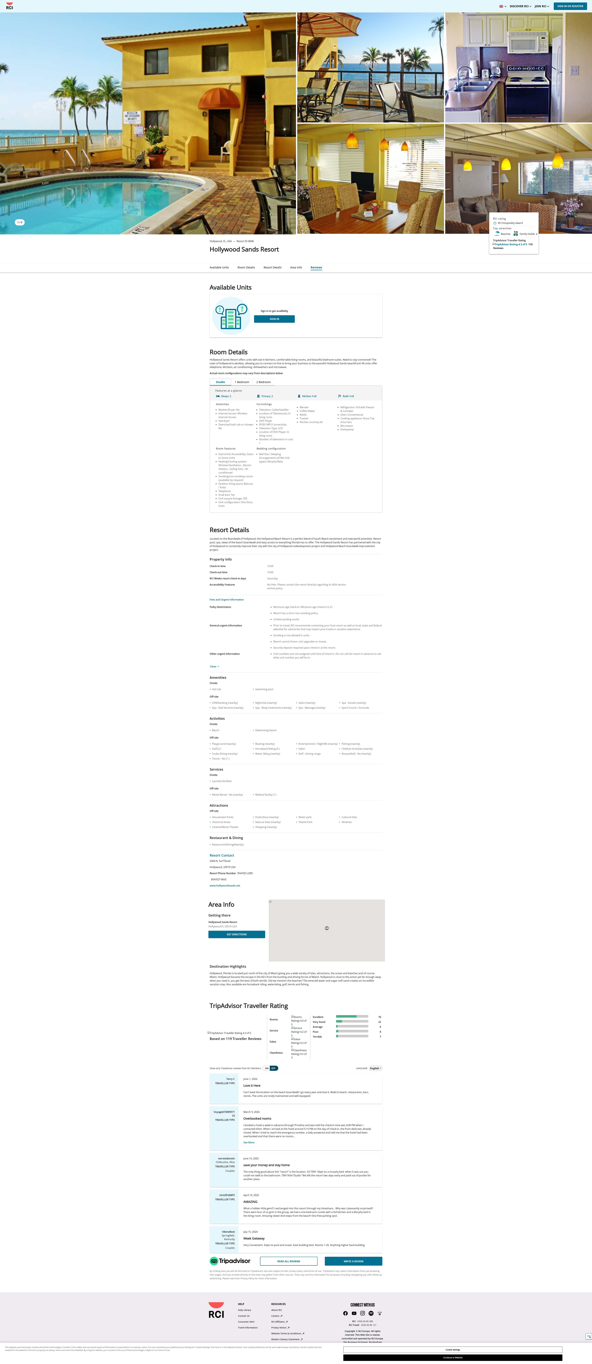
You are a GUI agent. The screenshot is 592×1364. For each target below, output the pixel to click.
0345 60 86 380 (365, 1321)
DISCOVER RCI (519, 6)
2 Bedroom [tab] (263, 382)
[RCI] (9, 5)
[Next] (537, 234)
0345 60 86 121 (368, 1324)
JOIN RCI (540, 6)
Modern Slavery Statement (285, 1339)
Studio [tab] (220, 382)
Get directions (237, 934)
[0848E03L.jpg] (518, 67)
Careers (275, 1315)
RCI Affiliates (278, 1321)
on (267, 1068)
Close (213, 666)
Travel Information (248, 1327)
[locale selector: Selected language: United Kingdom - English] (502, 5)
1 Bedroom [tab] (242, 382)
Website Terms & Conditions (286, 1333)
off (273, 1068)
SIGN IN (274, 319)
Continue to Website (452, 1357)
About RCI (276, 1310)
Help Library (244, 1310)
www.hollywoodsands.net (225, 885)
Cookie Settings (453, 1349)
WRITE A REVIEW (353, 1261)
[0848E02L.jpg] (370, 67)
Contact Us (244, 1315)
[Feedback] (589, 1336)
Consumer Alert (246, 1321)
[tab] (219, 267)
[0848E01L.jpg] (148, 123)
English (374, 1068)
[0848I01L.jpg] (370, 179)
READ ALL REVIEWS (288, 1261)
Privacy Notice (279, 1327)
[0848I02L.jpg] (518, 179)
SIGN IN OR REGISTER (570, 6)
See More (249, 1142)
